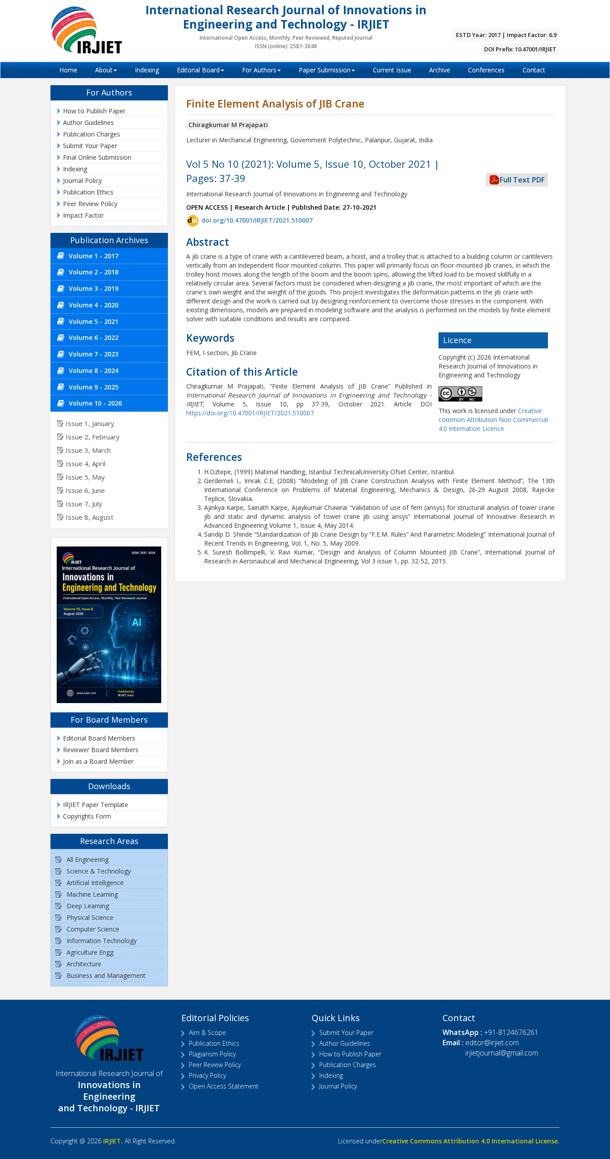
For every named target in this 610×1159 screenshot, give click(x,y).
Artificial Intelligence (95, 882)
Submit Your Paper (90, 145)
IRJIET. (113, 1141)
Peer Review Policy (90, 203)
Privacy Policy (207, 1075)
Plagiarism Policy (212, 1054)
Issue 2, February (93, 436)
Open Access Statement (224, 1086)
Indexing (147, 70)
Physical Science (90, 917)
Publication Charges (91, 134)
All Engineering (88, 859)
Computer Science (93, 929)
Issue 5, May (85, 476)
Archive (439, 70)
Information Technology (102, 940)
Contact (533, 70)
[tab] (109, 256)
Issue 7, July (84, 503)
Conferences (486, 70)
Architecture (84, 964)
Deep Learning (88, 906)
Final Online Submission (97, 157)
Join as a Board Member (98, 761)
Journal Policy (82, 180)
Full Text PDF (522, 180)
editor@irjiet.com (492, 1042)
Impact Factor (83, 215)
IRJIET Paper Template (95, 804)
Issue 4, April (85, 463)
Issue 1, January (90, 423)
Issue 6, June (85, 490)
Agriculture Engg (90, 952)
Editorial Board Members (99, 738)
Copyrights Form (87, 816)
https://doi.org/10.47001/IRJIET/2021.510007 (250, 413)
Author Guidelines (88, 122)
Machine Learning (92, 894)
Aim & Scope (207, 1032)
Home (68, 70)
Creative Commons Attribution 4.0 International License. (471, 1141)
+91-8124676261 (511, 1032)
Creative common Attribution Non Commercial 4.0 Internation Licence (493, 419)
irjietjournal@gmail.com (501, 1053)
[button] (109, 256)
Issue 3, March (88, 450)
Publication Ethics (88, 192)
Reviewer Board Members (100, 749)
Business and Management (106, 975)
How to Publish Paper (94, 111)
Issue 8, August (89, 517)
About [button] (104, 70)
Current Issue (392, 70)
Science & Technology (99, 871)
